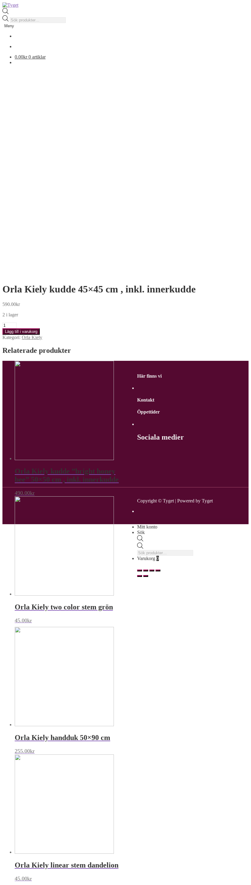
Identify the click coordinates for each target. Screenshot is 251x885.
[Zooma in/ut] (157, 570)
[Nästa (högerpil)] (145, 576)
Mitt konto (147, 526)
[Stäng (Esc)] (139, 570)
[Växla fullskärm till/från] (151, 570)
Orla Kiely (32, 337)
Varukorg (148, 558)
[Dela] (145, 570)
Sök (141, 532)
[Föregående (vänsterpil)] (139, 576)
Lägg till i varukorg (21, 331)
